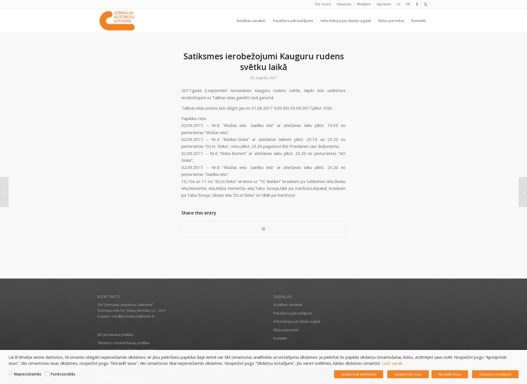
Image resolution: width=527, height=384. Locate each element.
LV (398, 4)
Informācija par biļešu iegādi (296, 321)
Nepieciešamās (27, 374)
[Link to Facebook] (417, 4)
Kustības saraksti (287, 304)
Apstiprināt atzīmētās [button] (358, 374)
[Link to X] (425, 4)
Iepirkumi (384, 4)
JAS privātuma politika (115, 334)
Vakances (344, 4)
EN (408, 4)
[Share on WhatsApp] (263, 228)
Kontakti (280, 338)
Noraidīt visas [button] (449, 374)
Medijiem (364, 4)
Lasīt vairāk (392, 363)
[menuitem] (323, 4)
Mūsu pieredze (286, 329)
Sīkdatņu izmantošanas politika (123, 342)
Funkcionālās (63, 374)
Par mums (323, 4)
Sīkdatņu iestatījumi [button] (495, 374)
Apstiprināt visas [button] (408, 374)
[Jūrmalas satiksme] (117, 21)
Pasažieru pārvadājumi (292, 313)
